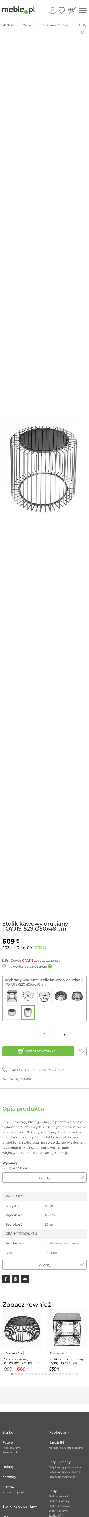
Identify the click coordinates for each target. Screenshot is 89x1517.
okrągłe (50, 1253)
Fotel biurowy (11, 1447)
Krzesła (8, 1487)
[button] (82, 1051)
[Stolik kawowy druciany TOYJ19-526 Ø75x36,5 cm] (61, 996)
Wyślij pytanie (21, 1079)
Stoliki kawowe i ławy (62, 1243)
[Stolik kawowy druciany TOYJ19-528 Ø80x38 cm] (12, 1012)
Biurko (7, 1432)
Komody (9, 1477)
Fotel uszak (10, 1452)
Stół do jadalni (58, 1496)
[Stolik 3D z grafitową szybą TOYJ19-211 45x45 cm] (12, 996)
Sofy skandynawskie (62, 1476)
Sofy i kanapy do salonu (65, 1467)
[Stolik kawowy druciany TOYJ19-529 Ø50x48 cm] (28, 1012)
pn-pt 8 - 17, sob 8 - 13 (37, 1070)
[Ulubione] (62, 10)
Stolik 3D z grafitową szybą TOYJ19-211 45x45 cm (66, 1361)
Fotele (7, 1442)
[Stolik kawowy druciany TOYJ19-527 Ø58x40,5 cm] (77, 996)
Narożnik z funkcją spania (66, 1447)
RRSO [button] (40, 947)
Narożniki (56, 1442)
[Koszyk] (72, 10)
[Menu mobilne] (83, 11)
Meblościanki (59, 1432)
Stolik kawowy (58, 1510)
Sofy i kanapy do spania (65, 1472)
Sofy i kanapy (60, 1462)
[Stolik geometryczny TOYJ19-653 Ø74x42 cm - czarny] (28, 996)
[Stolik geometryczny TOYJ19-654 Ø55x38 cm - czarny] (44, 996)
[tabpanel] (22, 1341)
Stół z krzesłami (59, 1506)
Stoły (53, 1491)
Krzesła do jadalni (14, 1492)
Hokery (8, 1467)
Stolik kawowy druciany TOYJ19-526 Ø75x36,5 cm (21, 1361)
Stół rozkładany (59, 1501)
